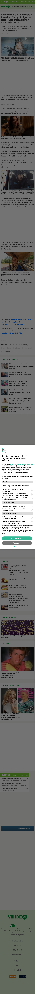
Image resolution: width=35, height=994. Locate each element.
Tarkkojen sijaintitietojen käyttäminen (13, 506)
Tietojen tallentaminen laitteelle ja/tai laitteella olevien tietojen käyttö (16, 498)
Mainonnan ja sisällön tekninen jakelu (13, 521)
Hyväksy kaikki (17, 538)
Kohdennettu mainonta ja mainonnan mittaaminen (13, 490)
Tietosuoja (17, 547)
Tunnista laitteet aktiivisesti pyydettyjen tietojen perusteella (14, 509)
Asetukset (17, 543)
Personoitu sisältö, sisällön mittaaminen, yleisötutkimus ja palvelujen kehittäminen (15, 494)
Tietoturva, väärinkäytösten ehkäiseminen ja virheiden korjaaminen (15, 517)
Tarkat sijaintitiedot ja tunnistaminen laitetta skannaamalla (15, 486)
